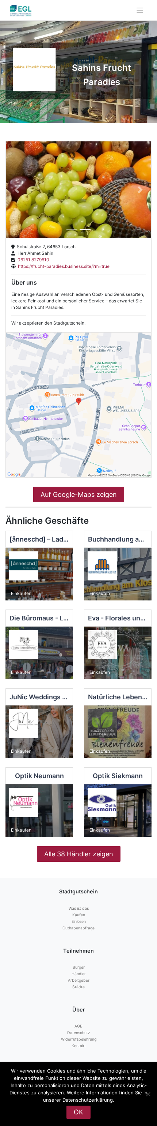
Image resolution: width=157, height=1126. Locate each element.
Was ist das (79, 908)
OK (78, 1112)
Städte (78, 987)
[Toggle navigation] (140, 10)
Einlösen (79, 921)
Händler (79, 974)
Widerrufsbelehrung (78, 1039)
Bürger (79, 967)
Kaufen (78, 915)
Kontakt (79, 1045)
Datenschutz (78, 1032)
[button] (17, 189)
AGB (78, 1026)
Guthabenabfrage (78, 928)
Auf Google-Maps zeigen (79, 494)
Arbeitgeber (78, 980)
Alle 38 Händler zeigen (78, 854)
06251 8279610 (32, 259)
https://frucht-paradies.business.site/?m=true (63, 266)
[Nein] (148, 1094)
